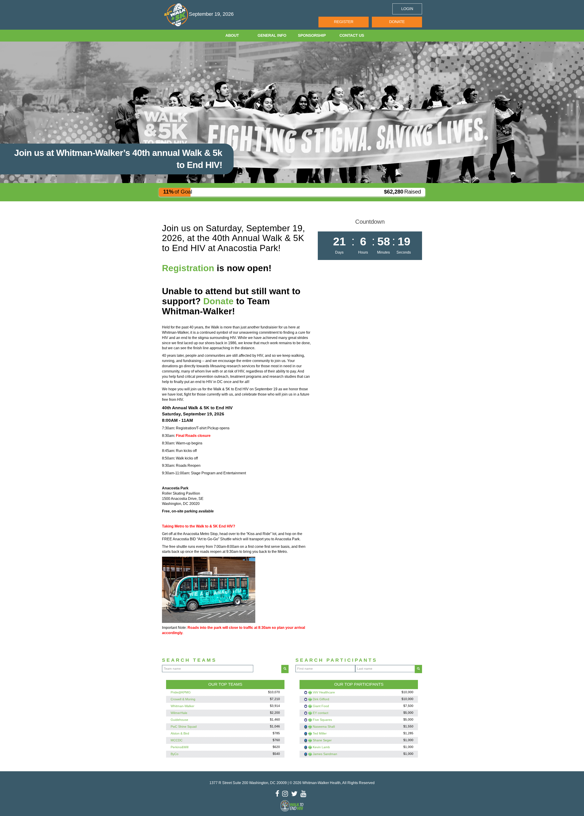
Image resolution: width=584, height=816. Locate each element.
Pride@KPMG (181, 692)
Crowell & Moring (183, 699)
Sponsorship (312, 35)
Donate (397, 22)
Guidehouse (179, 720)
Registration (188, 268)
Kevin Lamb (321, 747)
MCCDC (176, 740)
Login (407, 9)
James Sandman (325, 754)
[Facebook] (278, 793)
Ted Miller (320, 733)
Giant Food (321, 706)
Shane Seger (322, 740)
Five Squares (322, 720)
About (232, 35)
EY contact (320, 713)
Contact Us (351, 35)
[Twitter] (295, 793)
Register (343, 22)
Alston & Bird (180, 733)
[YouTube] (304, 793)
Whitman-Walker (182, 706)
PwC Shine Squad (184, 726)
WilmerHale (179, 713)
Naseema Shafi (324, 726)
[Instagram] (286, 793)
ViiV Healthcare (324, 692)
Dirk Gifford (321, 699)
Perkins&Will (179, 747)
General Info (272, 35)
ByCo (174, 754)
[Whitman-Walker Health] (176, 14)
